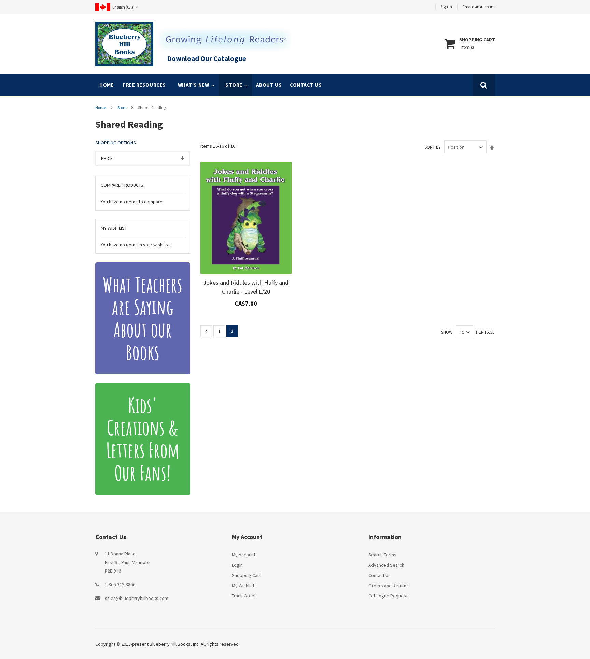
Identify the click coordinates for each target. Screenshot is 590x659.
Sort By (433, 147)
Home (106, 85)
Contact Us (379, 575)
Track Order (244, 596)
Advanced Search (386, 565)
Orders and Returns (388, 585)
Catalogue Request (388, 596)
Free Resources (144, 85)
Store (122, 107)
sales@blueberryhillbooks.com (136, 598)
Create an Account (478, 6)
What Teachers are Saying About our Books (142, 318)
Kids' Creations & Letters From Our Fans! (142, 439)
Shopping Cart (246, 575)
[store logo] (124, 44)
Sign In (446, 6)
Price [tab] (107, 158)
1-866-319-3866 (120, 584)
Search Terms (382, 555)
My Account (243, 555)
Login (237, 565)
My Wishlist (243, 585)
